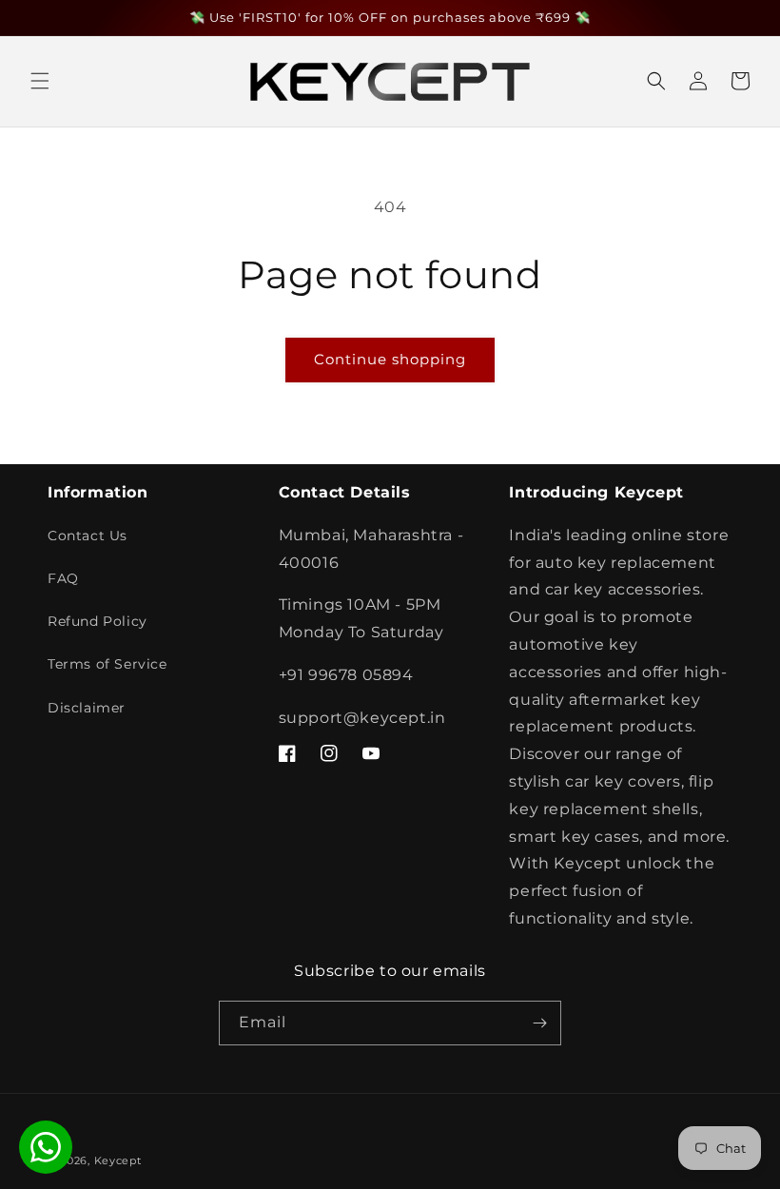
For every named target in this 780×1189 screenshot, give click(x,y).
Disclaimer (87, 707)
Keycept (118, 1160)
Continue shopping (390, 359)
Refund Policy (97, 621)
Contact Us (87, 535)
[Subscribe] (539, 1023)
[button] (40, 81)
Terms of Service (107, 663)
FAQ (63, 578)
